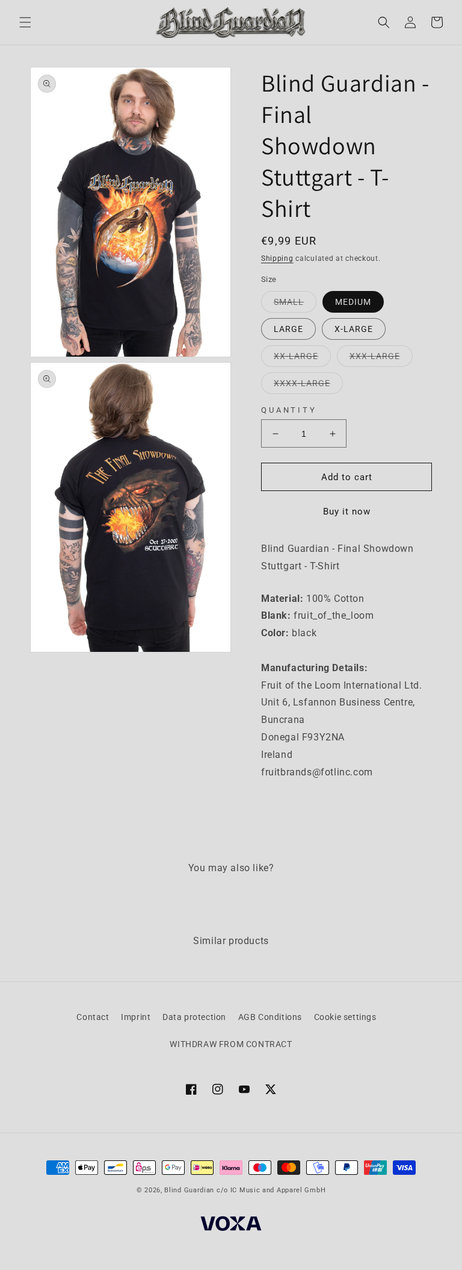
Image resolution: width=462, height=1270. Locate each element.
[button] (25, 22)
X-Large (353, 329)
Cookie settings (345, 1017)
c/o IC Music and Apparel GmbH (271, 1190)
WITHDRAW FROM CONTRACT (231, 1044)
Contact (92, 1017)
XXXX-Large (308, 386)
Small (295, 304)
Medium (353, 302)
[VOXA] (231, 1225)
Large (288, 329)
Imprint (135, 1017)
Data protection (194, 1017)
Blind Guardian (189, 1190)
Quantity (289, 409)
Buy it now (347, 511)
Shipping (277, 258)
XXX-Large (381, 359)
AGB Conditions (270, 1017)
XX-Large (302, 359)
